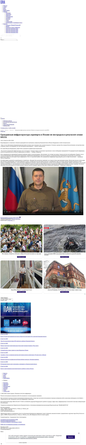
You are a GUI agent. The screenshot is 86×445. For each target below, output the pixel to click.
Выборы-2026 (6, 125)
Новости (5, 5)
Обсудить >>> (11, 220)
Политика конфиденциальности (8, 420)
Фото (4, 8)
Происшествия (9, 16)
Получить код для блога (6, 219)
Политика (8, 13)
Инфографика (6, 10)
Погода (5, 123)
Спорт (7, 20)
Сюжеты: (3, 118)
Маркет (7, 26)
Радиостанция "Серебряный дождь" (14, 22)
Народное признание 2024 (12, 30)
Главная (2, 130)
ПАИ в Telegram (4, 297)
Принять (70, 437)
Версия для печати (16, 219)
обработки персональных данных (28, 438)
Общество (8, 15)
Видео (4, 9)
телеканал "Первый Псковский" (13, 25)
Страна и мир (9, 21)
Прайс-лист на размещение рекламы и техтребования (13, 424)
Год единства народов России (10, 122)
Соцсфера (8, 17)
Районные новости (7, 120)
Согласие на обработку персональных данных (11, 422)
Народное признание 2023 (12, 31)
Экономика (8, 14)
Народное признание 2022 (12, 32)
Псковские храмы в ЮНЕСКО (13, 27)
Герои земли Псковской (8, 124)
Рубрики (5, 11)
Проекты (5, 23)
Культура (8, 19)
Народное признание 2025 (12, 28)
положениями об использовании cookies (38, 437)
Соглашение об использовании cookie (9, 419)
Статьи (4, 6)
